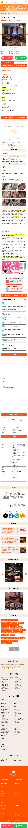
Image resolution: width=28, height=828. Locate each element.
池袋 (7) (3, 706)
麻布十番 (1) (4, 707)
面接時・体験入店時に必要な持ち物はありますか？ (13, 302)
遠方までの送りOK (5, 634)
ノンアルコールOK (5, 627)
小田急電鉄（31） (5, 685)
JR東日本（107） (5, 679)
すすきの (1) (4, 752)
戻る (14, 649)
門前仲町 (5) (4, 713)
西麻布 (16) (4, 703)
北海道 (19, 667)
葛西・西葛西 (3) (5, 722)
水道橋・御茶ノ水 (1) (19, 719)
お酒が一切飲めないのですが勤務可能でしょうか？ (13, 306)
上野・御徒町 (3, 793)
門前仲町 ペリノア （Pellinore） (14, 583)
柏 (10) (3, 735)
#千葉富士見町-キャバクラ (7, 643)
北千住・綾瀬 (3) (5, 721)
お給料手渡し (21, 622)
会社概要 (16, 813)
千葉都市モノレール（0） (19, 682)
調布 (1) (16, 715)
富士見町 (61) (4, 728)
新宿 (2, 791)
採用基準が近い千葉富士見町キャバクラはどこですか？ (13, 335)
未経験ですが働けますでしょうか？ (10, 299)
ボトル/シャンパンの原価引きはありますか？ (12, 322)
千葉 (7, 667)
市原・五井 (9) (17, 732)
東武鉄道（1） (17, 687)
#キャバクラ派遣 (22, 638)
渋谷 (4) (16, 706)
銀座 (2, 786)
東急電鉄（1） (4, 687)
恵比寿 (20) (17, 703)
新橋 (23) (16, 709)
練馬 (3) (3, 718)
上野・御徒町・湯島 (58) (19, 710)
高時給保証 (12, 634)
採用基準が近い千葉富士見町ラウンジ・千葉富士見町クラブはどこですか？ (13, 340)
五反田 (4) (4, 710)
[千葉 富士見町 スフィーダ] (22, 515)
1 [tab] (11, 47)
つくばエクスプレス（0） (19, 679)
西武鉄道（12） (18, 688)
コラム (2, 815)
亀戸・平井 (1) (17, 721)
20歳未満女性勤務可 (5, 620)
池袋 (2, 795)
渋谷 (2, 797)
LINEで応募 (21, 57)
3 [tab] (15, 47)
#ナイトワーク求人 (5, 640)
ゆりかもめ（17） (5, 681)
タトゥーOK (10, 625)
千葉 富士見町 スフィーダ (14, 610)
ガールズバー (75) (18, 760)
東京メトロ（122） (18, 685)
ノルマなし (16, 625)
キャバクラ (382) (5, 759)
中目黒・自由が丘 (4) (6, 709)
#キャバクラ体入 (5, 638)
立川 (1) (3, 716)
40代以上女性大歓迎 (5, 622)
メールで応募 (8, 57)
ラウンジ (16, 791)
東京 (3, 667)
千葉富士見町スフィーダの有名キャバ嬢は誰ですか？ (13, 330)
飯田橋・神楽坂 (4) (18, 707)
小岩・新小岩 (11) (18, 718)
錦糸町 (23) (17, 712)
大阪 (11, 667)
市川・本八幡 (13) (5, 731)
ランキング (3, 813)
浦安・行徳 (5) (17, 734)
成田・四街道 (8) (5, 732)
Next (27, 35)
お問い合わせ (17, 815)
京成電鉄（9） (17, 681)
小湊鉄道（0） (17, 684)
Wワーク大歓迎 (14, 622)
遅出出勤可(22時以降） (18, 632)
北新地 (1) (4, 741)
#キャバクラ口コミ (13, 638)
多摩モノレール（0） (6, 684)
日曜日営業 (10, 629)
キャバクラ (4, 625)
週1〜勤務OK (9, 632)
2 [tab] (13, 47)
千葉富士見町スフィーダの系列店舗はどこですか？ (13, 348)
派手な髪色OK (23, 629)
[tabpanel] (14, 34)
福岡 (14, 667)
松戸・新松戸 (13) (18, 731)
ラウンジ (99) (4, 760)
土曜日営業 (4, 629)
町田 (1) (3, 715)
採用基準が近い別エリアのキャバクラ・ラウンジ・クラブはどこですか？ (13, 344)
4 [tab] (17, 47)
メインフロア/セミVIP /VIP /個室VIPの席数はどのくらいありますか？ (13, 314)
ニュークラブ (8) (18, 762)
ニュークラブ (17, 797)
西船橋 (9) (17, 728)
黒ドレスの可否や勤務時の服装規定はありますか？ (13, 326)
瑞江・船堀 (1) (17, 722)
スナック (16, 795)
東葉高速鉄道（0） (5, 688)
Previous (1, 35)
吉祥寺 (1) (17, 716)
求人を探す (3, 808)
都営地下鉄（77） (5, 690)
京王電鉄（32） (5, 682)
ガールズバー (17, 793)
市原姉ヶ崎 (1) (4, 734)
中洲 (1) (3, 746)
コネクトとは (17, 808)
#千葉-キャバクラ (14, 640)
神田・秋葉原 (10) (5, 712)
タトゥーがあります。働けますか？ (10, 309)
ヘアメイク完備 (13, 627)
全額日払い (20, 627)
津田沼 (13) (17, 729)
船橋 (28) (3, 729)
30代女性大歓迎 (14, 620)
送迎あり (3, 632)
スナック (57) (4, 762)
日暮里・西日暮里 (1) (6, 719)
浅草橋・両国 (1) (18, 713)
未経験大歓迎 (16, 629)
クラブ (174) (17, 759)
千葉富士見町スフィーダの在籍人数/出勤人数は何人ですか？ (13, 318)
